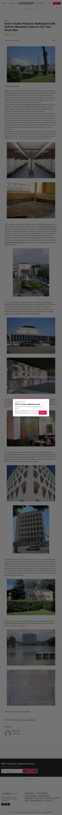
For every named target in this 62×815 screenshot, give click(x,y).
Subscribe (42, 412)
